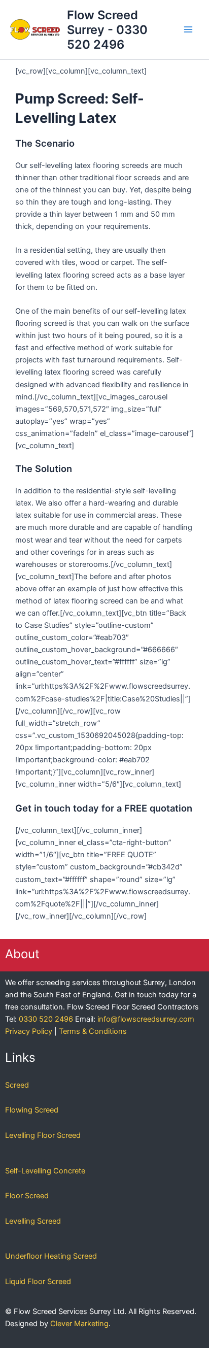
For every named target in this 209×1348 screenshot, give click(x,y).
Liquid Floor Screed (38, 1281)
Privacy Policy (28, 1031)
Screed (17, 1085)
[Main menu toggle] (188, 29)
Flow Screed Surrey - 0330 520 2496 (107, 30)
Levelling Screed (33, 1221)
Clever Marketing (79, 1323)
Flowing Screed (31, 1110)
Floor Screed (27, 1195)
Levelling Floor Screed (43, 1135)
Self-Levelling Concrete (45, 1170)
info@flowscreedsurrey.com (145, 1019)
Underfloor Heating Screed (51, 1256)
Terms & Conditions (93, 1031)
